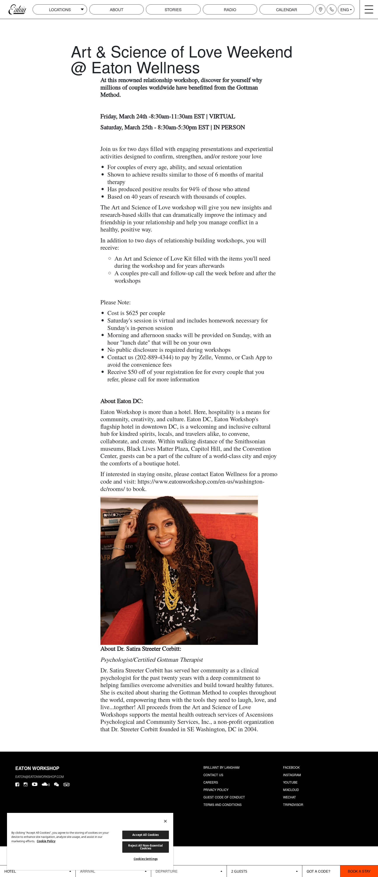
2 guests (239, 871)
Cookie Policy (46, 841)
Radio (230, 9)
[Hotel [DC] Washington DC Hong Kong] (37, 871)
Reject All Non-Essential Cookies (145, 847)
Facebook (291, 767)
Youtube (290, 782)
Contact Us (213, 775)
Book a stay (359, 871)
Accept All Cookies (145, 835)
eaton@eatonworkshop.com (39, 776)
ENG (344, 9)
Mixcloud (291, 790)
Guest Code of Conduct (224, 797)
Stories (173, 9)
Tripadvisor (293, 804)
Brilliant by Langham (221, 767)
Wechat (289, 797)
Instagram (292, 775)
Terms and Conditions (222, 804)
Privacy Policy (215, 790)
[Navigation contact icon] (332, 9)
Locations (60, 9)
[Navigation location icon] (320, 9)
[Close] (165, 821)
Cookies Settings (146, 859)
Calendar (286, 9)
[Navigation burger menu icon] (369, 9)
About (116, 9)
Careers (210, 782)
